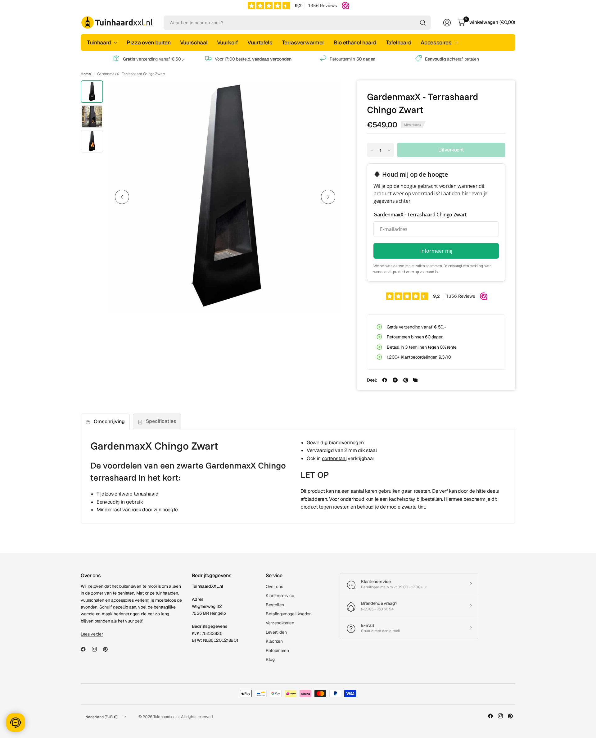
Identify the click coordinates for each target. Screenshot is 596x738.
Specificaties (161, 421)
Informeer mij (436, 250)
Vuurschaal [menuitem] (194, 42)
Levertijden (276, 632)
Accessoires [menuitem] (436, 42)
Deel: (372, 380)
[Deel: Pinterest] (406, 380)
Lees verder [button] (92, 634)
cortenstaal (334, 458)
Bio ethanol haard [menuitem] (355, 42)
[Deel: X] (395, 380)
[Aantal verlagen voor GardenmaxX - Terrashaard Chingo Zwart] (372, 150)
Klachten (274, 641)
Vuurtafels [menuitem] (260, 42)
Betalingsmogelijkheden (289, 614)
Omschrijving (109, 421)
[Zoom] (329, 92)
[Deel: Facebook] (385, 380)
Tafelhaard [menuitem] (399, 42)
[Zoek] (423, 23)
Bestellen (275, 605)
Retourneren (277, 650)
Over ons (274, 586)
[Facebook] (86, 649)
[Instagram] (97, 649)
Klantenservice (280, 595)
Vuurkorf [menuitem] (227, 42)
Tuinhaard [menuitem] (99, 42)
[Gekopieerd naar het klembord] (415, 380)
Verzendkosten (280, 623)
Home (86, 74)
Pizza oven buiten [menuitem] (149, 42)
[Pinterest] (108, 649)
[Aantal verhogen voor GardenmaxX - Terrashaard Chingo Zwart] (389, 150)
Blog (270, 659)
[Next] (328, 197)
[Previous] (122, 197)
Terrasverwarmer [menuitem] (303, 42)
